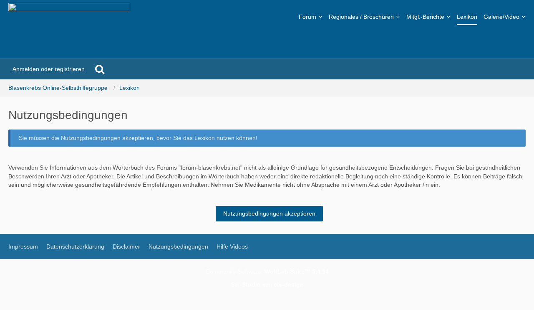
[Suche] (100, 68)
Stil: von (267, 284)
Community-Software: (267, 271)
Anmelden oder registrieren (49, 69)
